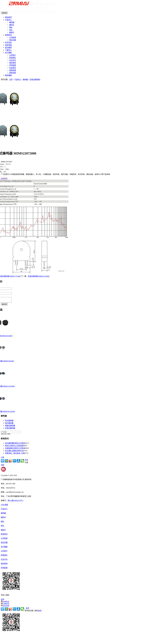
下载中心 (8, 50)
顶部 (2, 465)
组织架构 (12, 63)
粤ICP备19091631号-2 (15, 500)
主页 (11, 79)
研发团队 (12, 58)
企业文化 (12, 60)
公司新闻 (12, 37)
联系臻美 (8, 75)
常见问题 (12, 40)
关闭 (27, 608)
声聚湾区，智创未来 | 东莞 (15, 453)
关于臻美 (8, 52)
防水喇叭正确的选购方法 (14, 451)
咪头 (11, 30)
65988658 (6, 601)
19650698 (6, 606)
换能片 (11, 32)
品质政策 (12, 70)
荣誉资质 (12, 73)
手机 (26, 460)
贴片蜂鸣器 (9, 423)
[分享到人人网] (18, 460)
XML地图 (4, 505)
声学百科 (8, 42)
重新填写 (4, 304)
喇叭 (11, 27)
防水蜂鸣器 (9, 420)
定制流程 (8, 45)
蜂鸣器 (11, 22)
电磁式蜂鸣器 (10, 425)
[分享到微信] (22, 460)
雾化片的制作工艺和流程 (14, 446)
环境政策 (12, 65)
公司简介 (12, 55)
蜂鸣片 (11, 25)
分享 (2, 457)
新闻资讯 (8, 35)
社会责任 (12, 68)
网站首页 (8, 17)
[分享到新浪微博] (10, 460)
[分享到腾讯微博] (14, 460)
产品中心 (8, 20)
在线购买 (4, 178)
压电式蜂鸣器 (35, 79)
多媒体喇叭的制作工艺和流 (15, 448)
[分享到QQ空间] (6, 460)
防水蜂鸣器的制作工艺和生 (15, 443)
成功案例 (8, 47)
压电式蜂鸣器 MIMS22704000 (38, 276)
